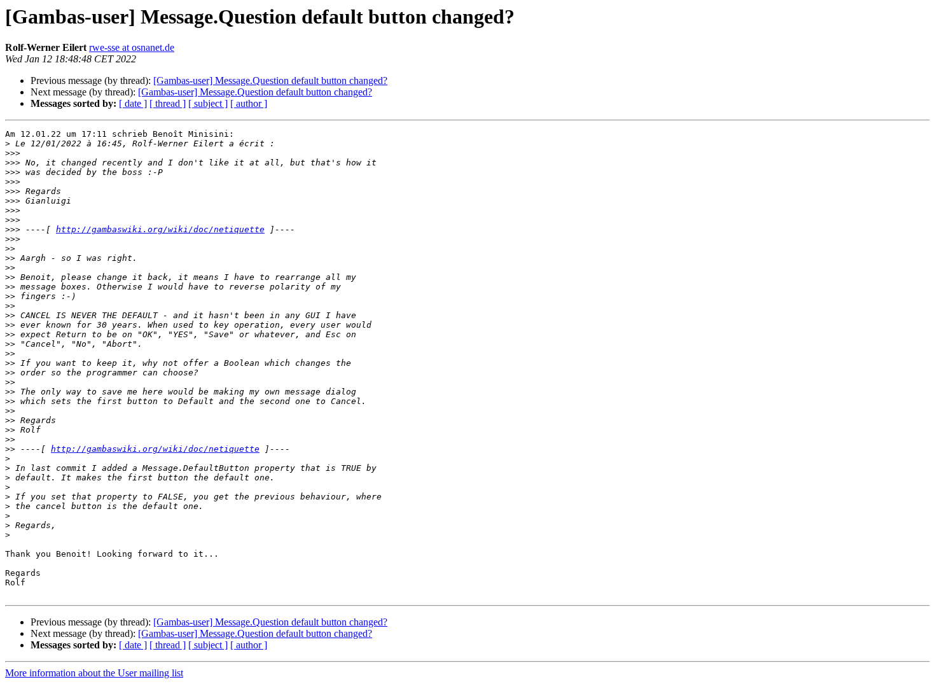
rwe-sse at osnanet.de (131, 47)
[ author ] (248, 103)
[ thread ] (167, 103)
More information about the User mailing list (94, 672)
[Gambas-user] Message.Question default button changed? (270, 80)
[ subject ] (208, 103)
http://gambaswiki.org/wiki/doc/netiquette (160, 229)
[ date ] (133, 103)
